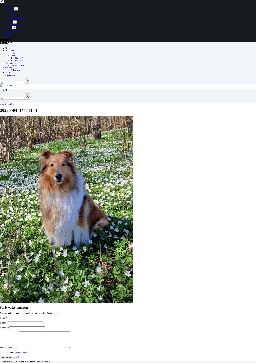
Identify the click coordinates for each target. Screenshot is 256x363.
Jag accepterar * (17, 352)
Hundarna (9, 50)
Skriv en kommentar (9, 347)
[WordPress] (11, 44)
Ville (13, 55)
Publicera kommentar (9, 357)
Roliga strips (16, 70)
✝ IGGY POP (17, 58)
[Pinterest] (4, 44)
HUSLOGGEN (17, 65)
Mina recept (10, 75)
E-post (4, 323)
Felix (13, 53)
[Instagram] (1, 44)
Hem (7, 48)
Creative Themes (43, 362)
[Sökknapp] (27, 81)
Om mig (8, 68)
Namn (3, 318)
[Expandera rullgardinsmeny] (16, 51)
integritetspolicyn (22, 352)
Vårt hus (9, 63)
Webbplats (4, 328)
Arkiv (7, 72)
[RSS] (8, 44)
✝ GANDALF (17, 60)
